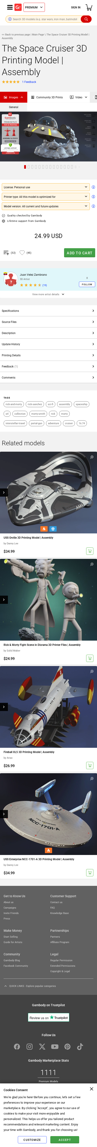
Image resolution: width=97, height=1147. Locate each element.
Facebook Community (16, 965)
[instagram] (29, 1046)
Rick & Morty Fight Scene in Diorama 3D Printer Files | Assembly (42, 644)
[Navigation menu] (9, 7)
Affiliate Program (59, 942)
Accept (65, 1139)
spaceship (81, 404)
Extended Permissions (62, 965)
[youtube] (54, 1046)
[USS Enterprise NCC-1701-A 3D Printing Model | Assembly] (48, 814)
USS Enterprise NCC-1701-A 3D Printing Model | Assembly (39, 859)
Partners (55, 936)
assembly (64, 404)
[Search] (86, 19)
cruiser (69, 423)
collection (19, 413)
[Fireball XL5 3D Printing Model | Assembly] (48, 707)
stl (7, 413)
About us (9, 902)
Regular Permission (61, 960)
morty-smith (38, 413)
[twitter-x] (42, 1046)
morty (64, 413)
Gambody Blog (12, 960)
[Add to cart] (89, 551)
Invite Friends (11, 913)
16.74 (82, 423)
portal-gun (36, 423)
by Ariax (8, 757)
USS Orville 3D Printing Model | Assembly (28, 537)
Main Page (38, 34)
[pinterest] (67, 1046)
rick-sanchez (35, 404)
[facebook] (17, 1046)
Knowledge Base (59, 913)
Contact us (56, 902)
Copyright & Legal (60, 971)
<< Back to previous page (16, 34)
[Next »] (93, 97)
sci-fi (50, 404)
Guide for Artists (13, 942)
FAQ (52, 907)
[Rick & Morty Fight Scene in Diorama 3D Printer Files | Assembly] (48, 600)
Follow (87, 284)
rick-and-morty (14, 404)
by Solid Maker (12, 650)
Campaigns (10, 907)
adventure (53, 423)
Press (7, 918)
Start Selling (11, 936)
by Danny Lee (11, 543)
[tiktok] (80, 1046)
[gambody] (18, 7)
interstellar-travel (15, 423)
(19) (44, 285)
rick (53, 413)
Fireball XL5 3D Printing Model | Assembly (29, 752)
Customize (32, 1139)
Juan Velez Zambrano (33, 274)
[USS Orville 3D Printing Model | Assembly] (48, 492)
